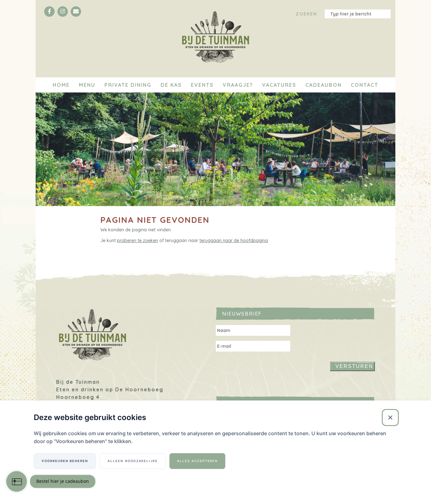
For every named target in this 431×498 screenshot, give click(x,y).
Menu (87, 85)
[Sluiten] (390, 417)
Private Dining (127, 85)
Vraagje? (238, 85)
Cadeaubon (323, 85)
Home (61, 85)
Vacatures (279, 85)
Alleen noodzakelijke (133, 461)
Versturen (354, 366)
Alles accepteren (197, 461)
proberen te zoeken (137, 240)
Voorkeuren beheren (65, 461)
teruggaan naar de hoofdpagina (233, 240)
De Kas (171, 85)
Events (202, 85)
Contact (364, 85)
